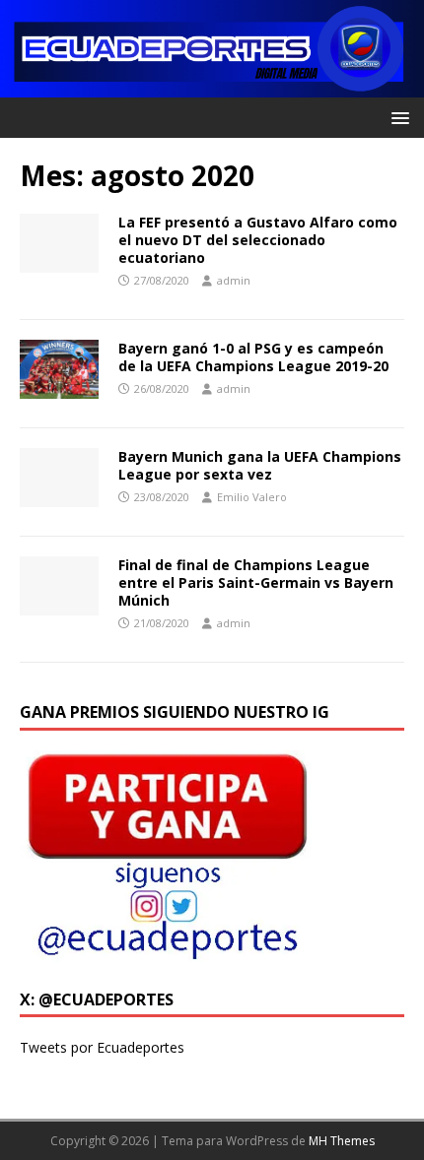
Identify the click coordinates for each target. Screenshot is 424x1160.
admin (233, 280)
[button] (397, 116)
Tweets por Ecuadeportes (102, 1047)
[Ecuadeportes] (212, 86)
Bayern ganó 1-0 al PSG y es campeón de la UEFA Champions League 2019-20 (253, 357)
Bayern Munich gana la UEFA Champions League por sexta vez (259, 465)
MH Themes (342, 1140)
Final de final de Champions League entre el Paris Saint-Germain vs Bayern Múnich (255, 582)
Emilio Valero (252, 496)
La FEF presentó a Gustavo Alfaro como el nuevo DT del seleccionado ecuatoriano (257, 240)
